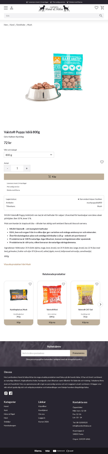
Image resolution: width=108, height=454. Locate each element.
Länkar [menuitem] (42, 402)
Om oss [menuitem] (41, 414)
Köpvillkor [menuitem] (42, 406)
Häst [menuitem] (6, 418)
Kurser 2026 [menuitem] (43, 422)
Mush (99, 206)
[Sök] (100, 15)
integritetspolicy (75, 359)
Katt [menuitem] (6, 410)
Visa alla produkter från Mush (17, 264)
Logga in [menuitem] (41, 418)
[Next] (100, 304)
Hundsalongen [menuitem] (10, 425)
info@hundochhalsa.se (82, 426)
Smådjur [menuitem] (7, 422)
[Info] (52, 322)
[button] (6, 8)
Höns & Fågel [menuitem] (9, 414)
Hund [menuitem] (6, 406)
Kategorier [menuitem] (10, 402)
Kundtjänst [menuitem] (43, 410)
